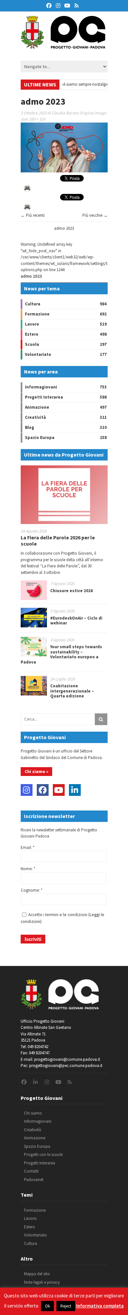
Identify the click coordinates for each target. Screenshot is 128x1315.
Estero (31, 334)
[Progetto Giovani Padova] (63, 45)
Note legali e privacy (42, 1282)
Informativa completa (100, 1306)
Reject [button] (65, 1306)
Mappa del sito (37, 1274)
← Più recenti (33, 215)
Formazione (37, 314)
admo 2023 (64, 228)
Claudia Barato (65, 113)
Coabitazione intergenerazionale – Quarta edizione (72, 691)
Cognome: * (31, 890)
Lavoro (32, 324)
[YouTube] (59, 790)
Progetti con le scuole (43, 1154)
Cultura (32, 304)
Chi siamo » (36, 771)
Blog (29, 427)
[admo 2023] (64, 171)
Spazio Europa (39, 437)
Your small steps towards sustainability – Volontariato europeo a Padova (61, 654)
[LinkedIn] (75, 790)
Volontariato (38, 354)
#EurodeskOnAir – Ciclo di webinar (76, 620)
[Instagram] (26, 790)
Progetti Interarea (44, 397)
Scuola (32, 344)
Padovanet (33, 1179)
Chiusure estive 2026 (71, 590)
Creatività (35, 417)
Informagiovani (41, 387)
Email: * (27, 847)
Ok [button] (47, 1306)
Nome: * (28, 868)
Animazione (37, 407)
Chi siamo (33, 1113)
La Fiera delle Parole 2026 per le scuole (58, 540)
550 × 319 (37, 119)
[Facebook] (43, 790)
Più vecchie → (95, 215)
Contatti (31, 1171)
